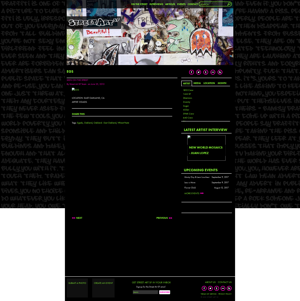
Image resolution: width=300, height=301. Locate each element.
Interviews (156, 4)
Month (222, 83)
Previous (162, 217)
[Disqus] (122, 173)
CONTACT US (225, 282)
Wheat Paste (123, 122)
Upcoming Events (201, 170)
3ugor (186, 105)
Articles (170, 4)
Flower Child (190, 187)
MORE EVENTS (191, 193)
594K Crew (188, 113)
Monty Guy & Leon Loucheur (197, 177)
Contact (193, 4)
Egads (80, 122)
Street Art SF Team (77, 84)
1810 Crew (188, 90)
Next (79, 217)
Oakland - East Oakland (105, 122)
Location (209, 83)
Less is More (189, 182)
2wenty (186, 101)
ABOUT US (210, 282)
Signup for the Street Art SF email (150, 286)
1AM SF (187, 93)
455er (186, 109)
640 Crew (188, 117)
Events (181, 4)
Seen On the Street (77, 80)
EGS (70, 71)
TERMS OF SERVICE (208, 294)
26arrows (187, 97)
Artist (186, 83)
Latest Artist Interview (205, 129)
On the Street (139, 4)
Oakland (88, 122)
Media (197, 83)
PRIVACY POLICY (225, 294)
